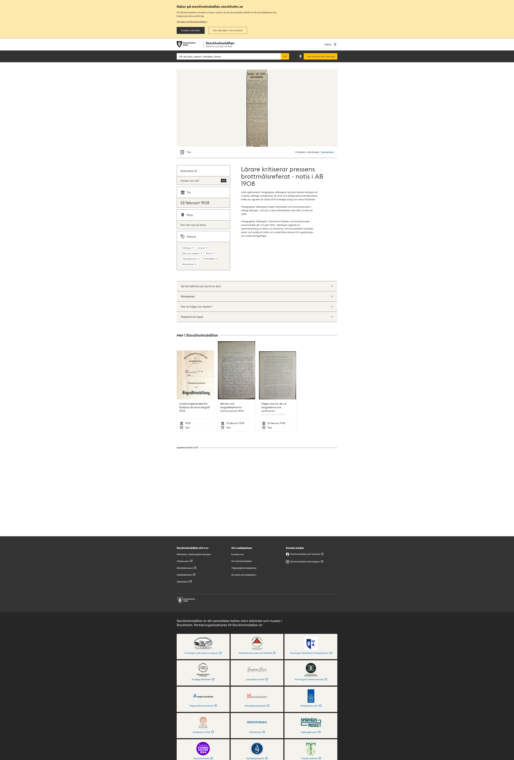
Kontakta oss (237, 554)
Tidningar (187, 247)
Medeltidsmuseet (185, 568)
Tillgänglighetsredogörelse (244, 568)
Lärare (201, 247)
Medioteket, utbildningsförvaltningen (194, 554)
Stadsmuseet (183, 561)
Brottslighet (209, 258)
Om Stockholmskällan (241, 561)
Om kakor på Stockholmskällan (191, 21)
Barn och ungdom (191, 253)
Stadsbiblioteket (184, 575)
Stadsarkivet (327, 152)
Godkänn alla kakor (190, 30)
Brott (208, 253)
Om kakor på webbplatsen (243, 575)
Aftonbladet (188, 264)
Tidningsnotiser (189, 258)
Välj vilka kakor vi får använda (228, 30)
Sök (285, 56)
